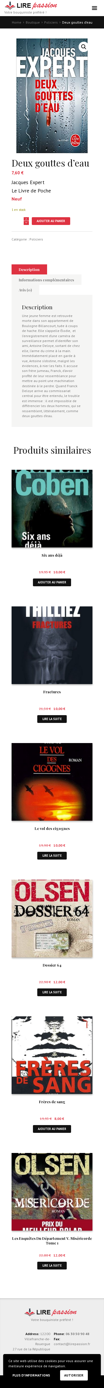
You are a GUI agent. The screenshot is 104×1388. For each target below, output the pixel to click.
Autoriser (73, 1375)
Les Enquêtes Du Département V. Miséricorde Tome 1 (52, 1241)
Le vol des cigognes (52, 828)
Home (16, 22)
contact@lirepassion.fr (72, 1344)
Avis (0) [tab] (25, 289)
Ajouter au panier (51, 221)
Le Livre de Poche (31, 190)
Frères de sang (52, 1101)
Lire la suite (52, 719)
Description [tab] (29, 269)
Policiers (51, 22)
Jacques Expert (28, 182)
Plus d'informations (31, 1375)
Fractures (52, 691)
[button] (84, 47)
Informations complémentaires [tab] (46, 279)
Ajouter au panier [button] (52, 582)
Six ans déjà (52, 555)
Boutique (33, 22)
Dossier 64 (52, 965)
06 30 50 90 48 (77, 1334)
